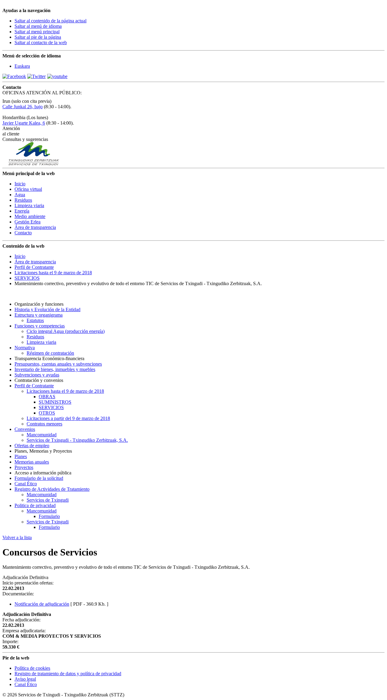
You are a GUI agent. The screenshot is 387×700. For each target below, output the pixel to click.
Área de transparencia (35, 261)
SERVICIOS (27, 278)
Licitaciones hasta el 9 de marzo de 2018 (53, 272)
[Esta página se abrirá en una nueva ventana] (14, 76)
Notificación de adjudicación (42, 604)
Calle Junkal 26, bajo (22, 106)
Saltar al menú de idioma (38, 26)
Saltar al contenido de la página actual (50, 20)
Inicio (20, 256)
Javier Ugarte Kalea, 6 (23, 122)
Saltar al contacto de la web (41, 42)
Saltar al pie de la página (38, 37)
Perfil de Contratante (34, 267)
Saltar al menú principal (37, 31)
